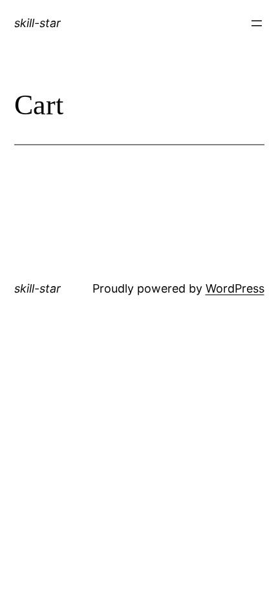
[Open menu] (256, 23)
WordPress (235, 288)
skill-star (37, 23)
